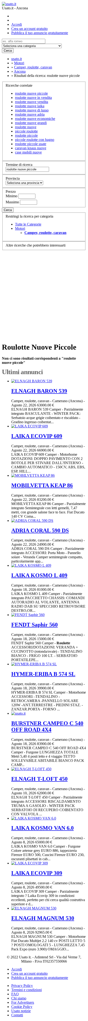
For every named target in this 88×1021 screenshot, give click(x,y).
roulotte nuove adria (30, 114)
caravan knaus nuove (30, 148)
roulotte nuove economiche (35, 119)
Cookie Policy (21, 1007)
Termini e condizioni (26, 990)
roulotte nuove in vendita (33, 98)
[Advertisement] (44, 294)
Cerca (8, 50)
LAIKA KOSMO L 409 (39, 575)
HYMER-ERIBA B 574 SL (43, 674)
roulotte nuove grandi (31, 123)
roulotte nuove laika (29, 106)
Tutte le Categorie (28, 224)
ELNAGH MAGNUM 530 (42, 918)
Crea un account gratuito (29, 29)
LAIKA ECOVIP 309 (36, 873)
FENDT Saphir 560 (34, 625)
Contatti (17, 1015)
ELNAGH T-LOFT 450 (39, 779)
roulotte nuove (25, 127)
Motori (20, 228)
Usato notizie (21, 1011)
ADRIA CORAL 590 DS (40, 530)
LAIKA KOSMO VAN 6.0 (42, 828)
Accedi (16, 24)
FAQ (15, 994)
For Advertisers (22, 1002)
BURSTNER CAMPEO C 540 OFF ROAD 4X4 (47, 726)
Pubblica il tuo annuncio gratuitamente (39, 33)
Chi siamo (18, 998)
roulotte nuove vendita (31, 102)
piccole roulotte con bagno (34, 140)
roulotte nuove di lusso (32, 110)
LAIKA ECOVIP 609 (36, 436)
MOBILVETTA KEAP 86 (42, 485)
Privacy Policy (22, 986)
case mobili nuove (28, 152)
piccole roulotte (26, 131)
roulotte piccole (26, 135)
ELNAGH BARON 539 (39, 391)
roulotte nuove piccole (31, 93)
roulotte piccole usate (30, 144)
